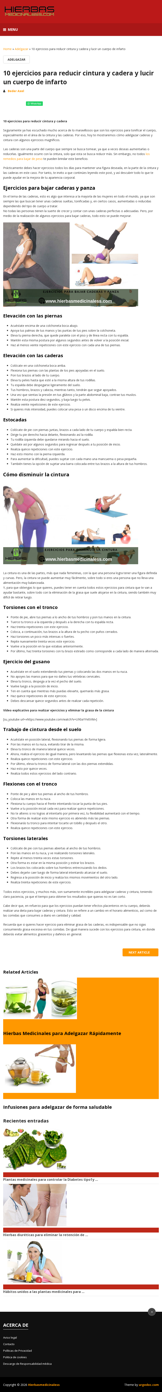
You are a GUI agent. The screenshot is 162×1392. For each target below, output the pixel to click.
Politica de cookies (15, 1357)
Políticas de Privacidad (17, 1351)
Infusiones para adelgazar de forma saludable (57, 1107)
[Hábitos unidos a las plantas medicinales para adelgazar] (81, 1284)
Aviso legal (10, 1337)
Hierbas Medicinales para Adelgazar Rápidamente (62, 1033)
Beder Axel (16, 91)
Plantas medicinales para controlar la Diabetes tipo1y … (50, 1179)
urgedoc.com (149, 1385)
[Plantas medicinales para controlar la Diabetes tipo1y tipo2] (81, 1172)
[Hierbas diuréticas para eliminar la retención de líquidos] (81, 1228)
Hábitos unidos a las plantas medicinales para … (43, 1291)
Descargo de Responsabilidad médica (27, 1364)
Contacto (9, 1344)
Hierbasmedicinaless (44, 1385)
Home (7, 49)
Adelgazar (21, 49)
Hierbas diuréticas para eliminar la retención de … (45, 1235)
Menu (13, 29)
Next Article (140, 952)
